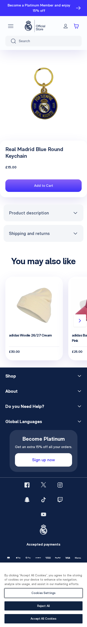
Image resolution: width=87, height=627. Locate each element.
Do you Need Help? (24, 406)
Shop (10, 376)
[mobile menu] (10, 26)
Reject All (43, 606)
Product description (29, 213)
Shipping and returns (29, 233)
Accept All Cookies (43, 618)
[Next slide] (80, 320)
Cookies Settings (43, 593)
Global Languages (23, 421)
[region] (43, 595)
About (11, 391)
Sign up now (43, 459)
